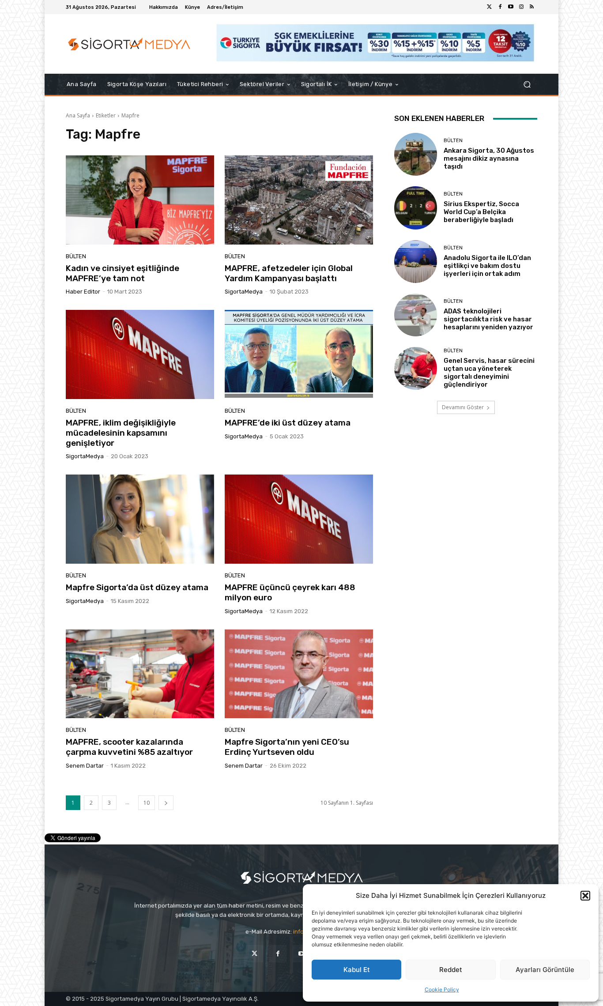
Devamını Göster (463, 407)
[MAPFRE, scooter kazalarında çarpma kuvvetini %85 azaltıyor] (140, 674)
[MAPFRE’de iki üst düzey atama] (299, 354)
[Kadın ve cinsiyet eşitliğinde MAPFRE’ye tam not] (140, 200)
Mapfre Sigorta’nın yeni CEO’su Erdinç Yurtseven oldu (287, 747)
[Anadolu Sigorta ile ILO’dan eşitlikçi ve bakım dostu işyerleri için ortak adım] (415, 261)
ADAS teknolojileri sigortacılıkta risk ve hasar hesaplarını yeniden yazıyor (488, 319)
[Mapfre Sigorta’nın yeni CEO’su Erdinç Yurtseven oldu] (299, 674)
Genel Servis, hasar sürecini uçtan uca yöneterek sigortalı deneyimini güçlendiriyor (489, 372)
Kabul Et (356, 969)
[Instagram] (521, 7)
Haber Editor (83, 291)
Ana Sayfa (78, 115)
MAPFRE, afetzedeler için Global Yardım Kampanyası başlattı (289, 273)
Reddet (450, 969)
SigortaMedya (244, 291)
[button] (585, 895)
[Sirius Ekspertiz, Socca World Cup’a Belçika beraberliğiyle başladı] (415, 207)
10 (146, 802)
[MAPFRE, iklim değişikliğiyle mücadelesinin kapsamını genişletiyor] (140, 354)
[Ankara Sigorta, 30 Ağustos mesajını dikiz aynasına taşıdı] (415, 154)
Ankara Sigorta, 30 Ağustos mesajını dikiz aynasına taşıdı (489, 158)
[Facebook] (500, 7)
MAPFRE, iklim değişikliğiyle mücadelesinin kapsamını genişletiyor (121, 433)
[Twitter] (489, 7)
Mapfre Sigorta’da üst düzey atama (137, 587)
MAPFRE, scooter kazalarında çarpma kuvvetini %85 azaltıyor (129, 747)
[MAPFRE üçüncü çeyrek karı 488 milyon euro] (299, 519)
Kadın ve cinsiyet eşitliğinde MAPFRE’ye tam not (122, 273)
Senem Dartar (85, 765)
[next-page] (165, 802)
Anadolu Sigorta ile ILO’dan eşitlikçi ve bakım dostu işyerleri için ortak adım (487, 266)
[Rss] (532, 7)
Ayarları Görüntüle (545, 969)
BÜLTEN (76, 256)
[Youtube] (510, 7)
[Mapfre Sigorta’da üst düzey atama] (140, 519)
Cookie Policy (442, 989)
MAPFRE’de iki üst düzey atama (287, 423)
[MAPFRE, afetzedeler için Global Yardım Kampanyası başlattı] (299, 200)
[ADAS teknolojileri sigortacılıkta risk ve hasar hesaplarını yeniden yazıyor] (415, 315)
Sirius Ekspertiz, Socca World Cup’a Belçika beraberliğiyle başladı (481, 212)
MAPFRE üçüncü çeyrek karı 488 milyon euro (290, 592)
